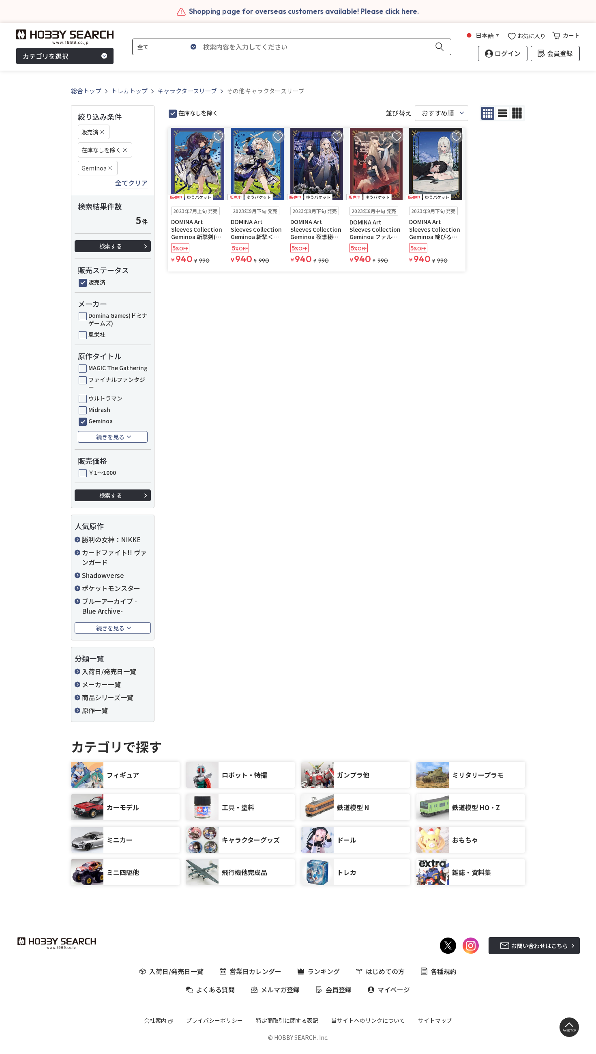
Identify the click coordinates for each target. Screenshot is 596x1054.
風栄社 (96, 334)
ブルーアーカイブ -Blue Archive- (109, 606)
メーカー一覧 (101, 684)
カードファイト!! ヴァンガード (114, 557)
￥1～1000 (102, 472)
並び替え (399, 113)
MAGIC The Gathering (118, 367)
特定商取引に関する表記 (287, 1020)
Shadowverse (103, 575)
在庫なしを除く (101, 150)
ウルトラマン (105, 398)
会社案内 (155, 1020)
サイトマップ (435, 1020)
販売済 (90, 132)
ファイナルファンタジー (116, 383)
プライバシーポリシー (214, 1020)
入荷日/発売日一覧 (109, 671)
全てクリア (131, 183)
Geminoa (94, 168)
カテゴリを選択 (45, 56)
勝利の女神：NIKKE (111, 539)
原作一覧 (95, 710)
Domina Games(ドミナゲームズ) (118, 319)
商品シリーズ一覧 (107, 697)
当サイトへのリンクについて (368, 1020)
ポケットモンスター (111, 588)
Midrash (99, 409)
